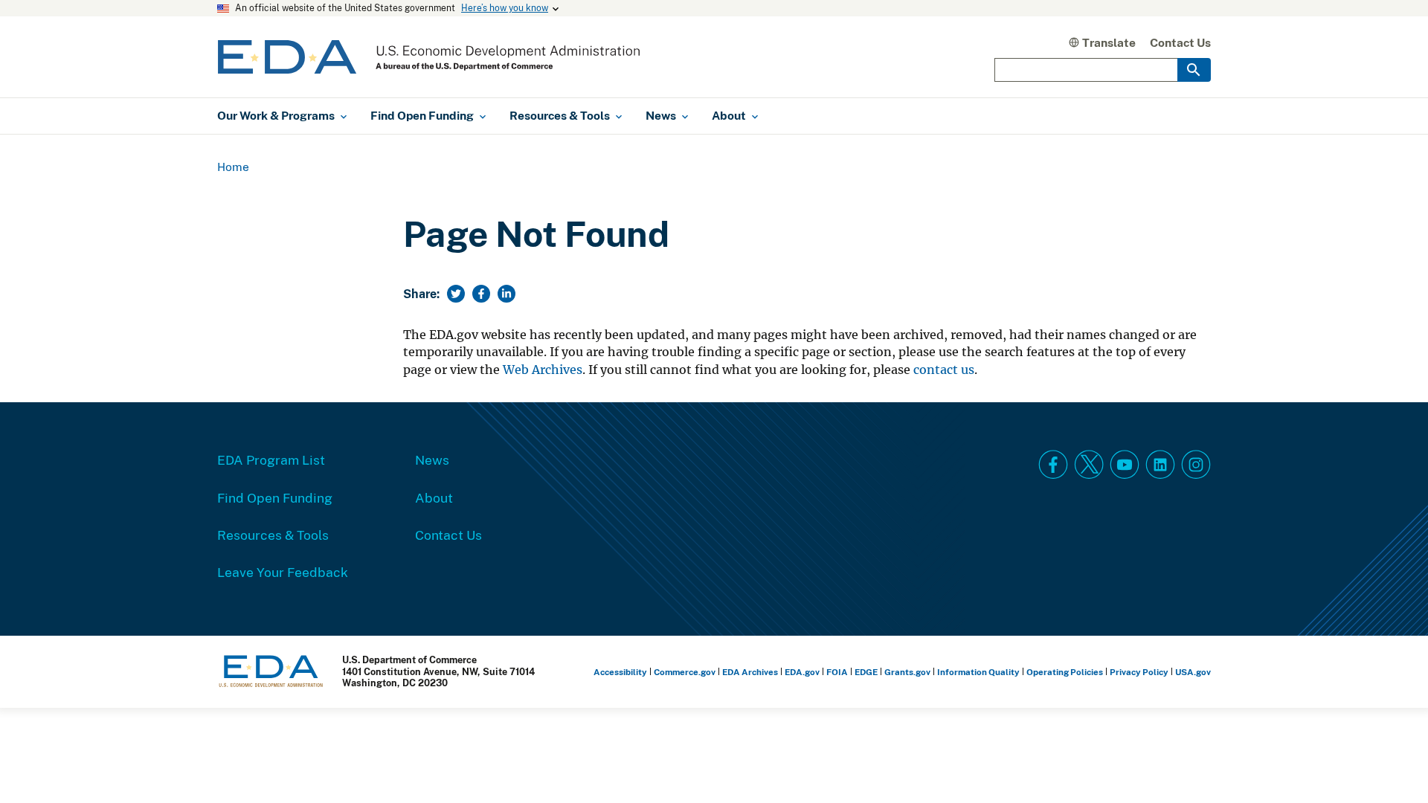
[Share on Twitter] (456, 294)
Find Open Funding (274, 497)
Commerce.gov (684, 671)
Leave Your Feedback (282, 572)
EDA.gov (802, 671)
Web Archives (542, 370)
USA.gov (1193, 671)
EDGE (866, 671)
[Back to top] (1390, 765)
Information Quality (978, 671)
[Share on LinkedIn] (506, 294)
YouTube (1124, 465)
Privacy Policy (1139, 671)
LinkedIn (1160, 465)
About (434, 497)
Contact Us (1180, 42)
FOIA (837, 671)
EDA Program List (271, 459)
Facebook (1053, 465)
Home (233, 166)
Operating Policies (1064, 671)
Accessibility (620, 671)
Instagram (1196, 465)
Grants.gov (907, 671)
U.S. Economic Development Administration (428, 57)
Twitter (1089, 465)
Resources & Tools (273, 534)
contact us (943, 370)
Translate (1109, 42)
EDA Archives (750, 671)
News (432, 459)
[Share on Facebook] (481, 294)
